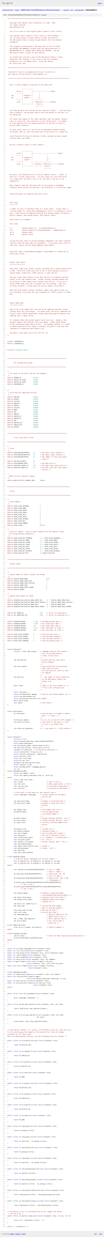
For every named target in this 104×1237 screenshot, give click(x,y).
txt (95, 1234)
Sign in (100, 3)
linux (17, 10)
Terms (23, 1234)
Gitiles (12, 1234)
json (100, 1234)
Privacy (17, 1234)
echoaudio (79, 10)
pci (71, 10)
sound (66, 10)
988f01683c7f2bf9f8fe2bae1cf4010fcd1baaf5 (40, 10)
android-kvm (7, 10)
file (44, 15)
